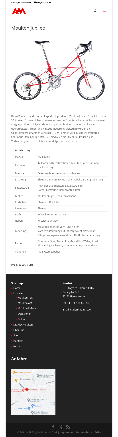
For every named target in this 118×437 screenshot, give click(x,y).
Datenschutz (84, 432)
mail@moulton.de (80, 309)
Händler (18, 340)
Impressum (67, 432)
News (16, 346)
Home (16, 288)
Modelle (18, 293)
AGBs (97, 432)
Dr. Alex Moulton (23, 324)
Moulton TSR (25, 297)
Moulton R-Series (28, 308)
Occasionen (24, 313)
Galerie (22, 319)
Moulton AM (25, 303)
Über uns (18, 330)
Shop (16, 335)
